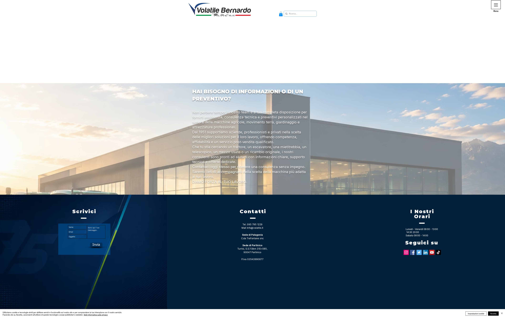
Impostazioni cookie (476, 313)
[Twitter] (419, 252)
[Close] (501, 313)
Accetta (493, 313)
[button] (281, 14)
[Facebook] (412, 252)
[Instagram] (406, 252)
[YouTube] (432, 252)
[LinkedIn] (425, 252)
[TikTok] (438, 252)
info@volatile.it (255, 228)
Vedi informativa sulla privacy (96, 314)
